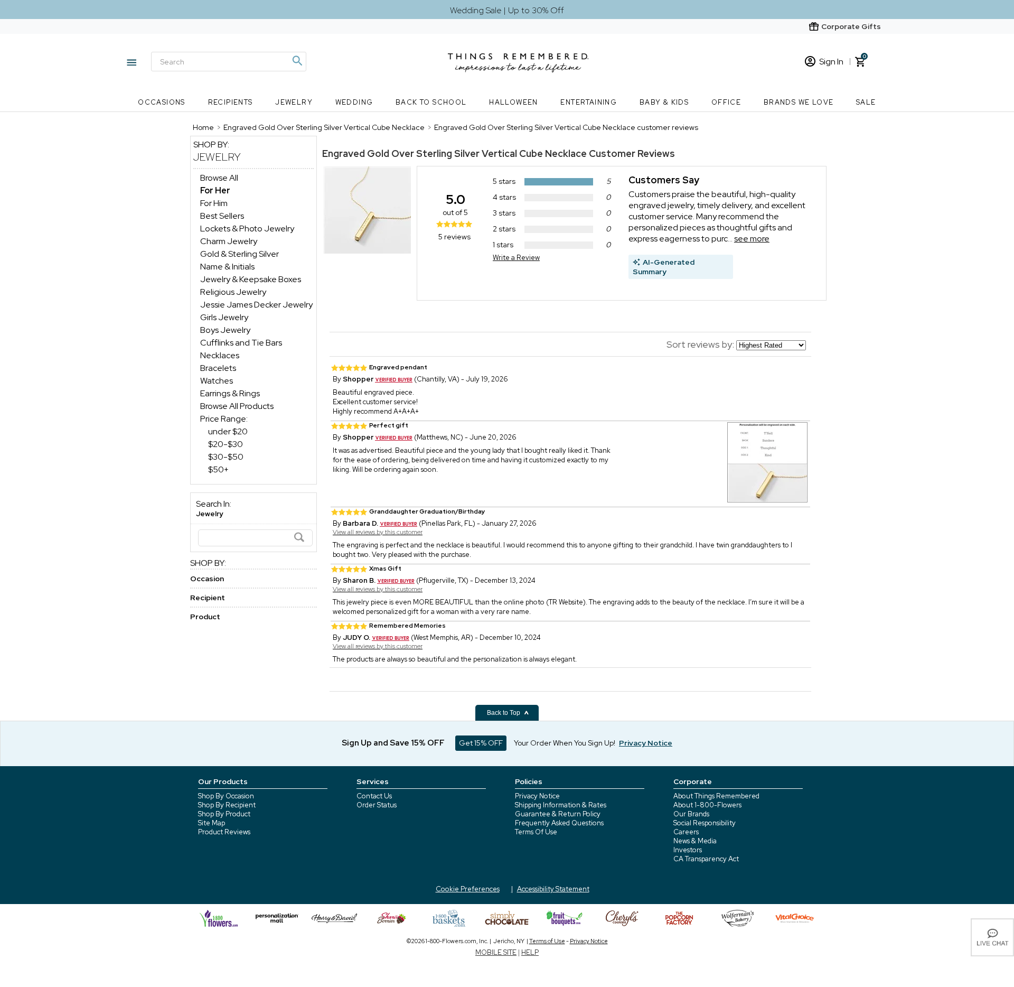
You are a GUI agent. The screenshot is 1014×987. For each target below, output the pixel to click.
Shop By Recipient (227, 804)
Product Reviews (224, 831)
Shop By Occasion (226, 796)
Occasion (207, 578)
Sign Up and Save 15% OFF (393, 743)
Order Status (376, 804)
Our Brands (691, 813)
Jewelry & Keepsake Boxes (250, 279)
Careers (686, 831)
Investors (687, 849)
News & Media (695, 840)
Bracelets (218, 368)
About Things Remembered (716, 796)
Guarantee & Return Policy (557, 813)
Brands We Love (799, 102)
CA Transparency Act (706, 858)
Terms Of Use (536, 831)
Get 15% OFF (481, 743)
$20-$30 (225, 444)
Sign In (831, 61)
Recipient (207, 597)
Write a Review (516, 257)
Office (726, 102)
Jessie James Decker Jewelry (256, 304)
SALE (866, 102)
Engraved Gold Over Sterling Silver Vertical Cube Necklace (454, 153)
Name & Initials (227, 266)
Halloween (513, 102)
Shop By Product (224, 813)
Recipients (230, 102)
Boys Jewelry (225, 330)
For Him (214, 203)
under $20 (228, 431)
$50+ (218, 469)
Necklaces (219, 355)
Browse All (219, 177)
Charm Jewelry (228, 241)
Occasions (161, 102)
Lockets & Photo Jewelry (247, 228)
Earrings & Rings (230, 393)
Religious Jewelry (233, 291)
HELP (530, 952)
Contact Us (374, 796)
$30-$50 (225, 456)
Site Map (211, 822)
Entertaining (588, 102)
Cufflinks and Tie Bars (241, 342)
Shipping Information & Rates (560, 804)
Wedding (354, 102)
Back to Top (504, 712)
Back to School (431, 102)
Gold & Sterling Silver (239, 253)
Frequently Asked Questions (559, 822)
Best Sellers (222, 215)
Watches (216, 380)
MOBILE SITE (496, 952)
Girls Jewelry (224, 317)
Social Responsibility (704, 822)
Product (205, 616)
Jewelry (294, 102)
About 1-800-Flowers (707, 804)
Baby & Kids (664, 102)
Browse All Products (237, 406)
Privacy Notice (537, 796)
